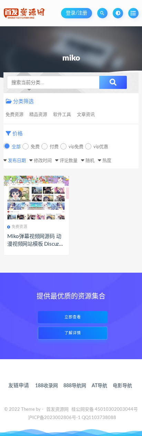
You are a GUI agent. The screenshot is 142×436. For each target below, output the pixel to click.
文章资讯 (86, 114)
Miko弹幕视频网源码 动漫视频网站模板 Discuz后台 (35, 244)
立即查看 (72, 317)
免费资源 (14, 114)
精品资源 (38, 114)
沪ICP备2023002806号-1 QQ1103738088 (72, 418)
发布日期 (17, 160)
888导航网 (74, 385)
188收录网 (46, 385)
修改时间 (43, 160)
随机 (89, 160)
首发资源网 (57, 409)
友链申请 (18, 385)
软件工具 (62, 114)
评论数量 (69, 160)
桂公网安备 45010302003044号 (104, 409)
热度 (106, 160)
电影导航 (122, 385)
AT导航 (99, 385)
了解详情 (72, 333)
